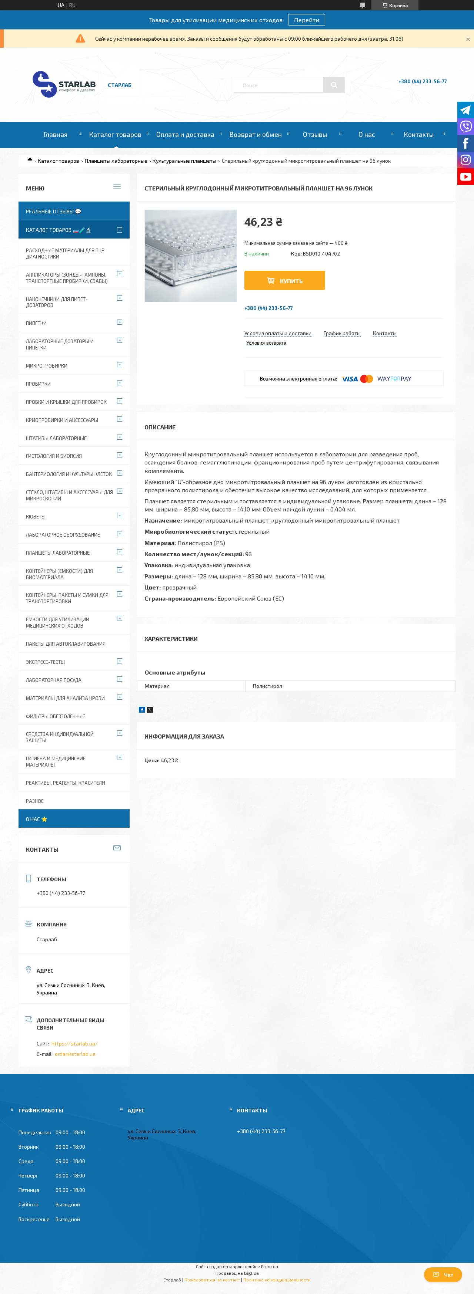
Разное (35, 801)
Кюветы (36, 517)
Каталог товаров (115, 134)
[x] (150, 710)
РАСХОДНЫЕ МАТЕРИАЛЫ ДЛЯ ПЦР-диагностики (66, 253)
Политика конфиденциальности (277, 1279)
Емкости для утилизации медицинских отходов (57, 622)
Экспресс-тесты (45, 662)
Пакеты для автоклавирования (66, 644)
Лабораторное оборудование (63, 535)
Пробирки (38, 384)
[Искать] (334, 85)
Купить (291, 280)
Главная (55, 134)
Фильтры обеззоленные (55, 716)
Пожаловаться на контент (212, 1279)
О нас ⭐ (36, 819)
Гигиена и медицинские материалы (56, 762)
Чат (448, 1275)
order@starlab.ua (75, 1054)
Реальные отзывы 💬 (53, 211)
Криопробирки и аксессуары (62, 420)
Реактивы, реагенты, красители (65, 783)
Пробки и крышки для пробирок (66, 402)
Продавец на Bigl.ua (237, 1273)
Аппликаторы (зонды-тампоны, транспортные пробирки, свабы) (67, 278)
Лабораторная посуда (53, 680)
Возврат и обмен (255, 134)
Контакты (419, 134)
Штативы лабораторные (56, 438)
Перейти (306, 19)
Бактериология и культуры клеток (69, 474)
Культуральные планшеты (184, 161)
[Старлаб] (64, 101)
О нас (366, 134)
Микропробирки (46, 366)
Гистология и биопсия (54, 456)
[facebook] (142, 710)
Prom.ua (269, 1266)
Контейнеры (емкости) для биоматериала (59, 574)
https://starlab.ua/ (74, 1043)
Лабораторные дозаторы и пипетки (60, 344)
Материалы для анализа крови (65, 698)
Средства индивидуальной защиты (60, 737)
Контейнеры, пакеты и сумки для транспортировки (67, 598)
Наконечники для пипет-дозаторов (57, 302)
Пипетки (36, 323)
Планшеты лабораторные (116, 161)
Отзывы (315, 134)
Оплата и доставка (185, 134)
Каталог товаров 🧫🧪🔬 (58, 230)
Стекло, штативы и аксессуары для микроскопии (69, 495)
